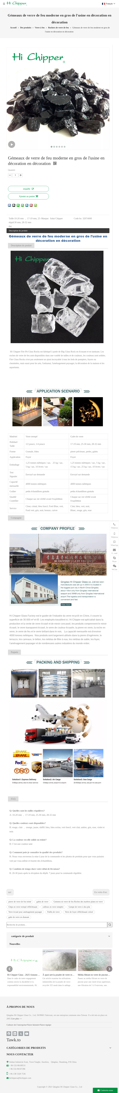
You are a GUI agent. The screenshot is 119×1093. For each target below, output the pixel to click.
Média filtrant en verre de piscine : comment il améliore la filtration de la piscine (94, 975)
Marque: (45, 218)
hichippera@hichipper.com (20, 1078)
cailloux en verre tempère (53, 907)
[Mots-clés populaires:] (109, 924)
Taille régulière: (11, 222)
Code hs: (78, 218)
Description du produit (18, 231)
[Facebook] (9, 1033)
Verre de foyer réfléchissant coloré (79, 912)
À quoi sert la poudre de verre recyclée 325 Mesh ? (59, 975)
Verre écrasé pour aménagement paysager (25, 912)
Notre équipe (45, 1025)
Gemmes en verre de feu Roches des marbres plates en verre (78, 902)
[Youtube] (26, 1033)
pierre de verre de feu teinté (19, 902)
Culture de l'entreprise (16, 1025)
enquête (26, 189)
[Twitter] (20, 1033)
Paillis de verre (53, 912)
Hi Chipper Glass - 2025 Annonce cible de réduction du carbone (23, 975)
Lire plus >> (16, 1019)
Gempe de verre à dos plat (79, 907)
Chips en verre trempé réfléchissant (22, 907)
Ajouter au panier (27, 196)
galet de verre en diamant (18, 917)
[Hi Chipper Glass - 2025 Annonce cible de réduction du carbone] (24, 971)
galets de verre (42, 902)
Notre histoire (33, 1025)
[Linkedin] (14, 1033)
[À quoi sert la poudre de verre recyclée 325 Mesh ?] (59, 971)
